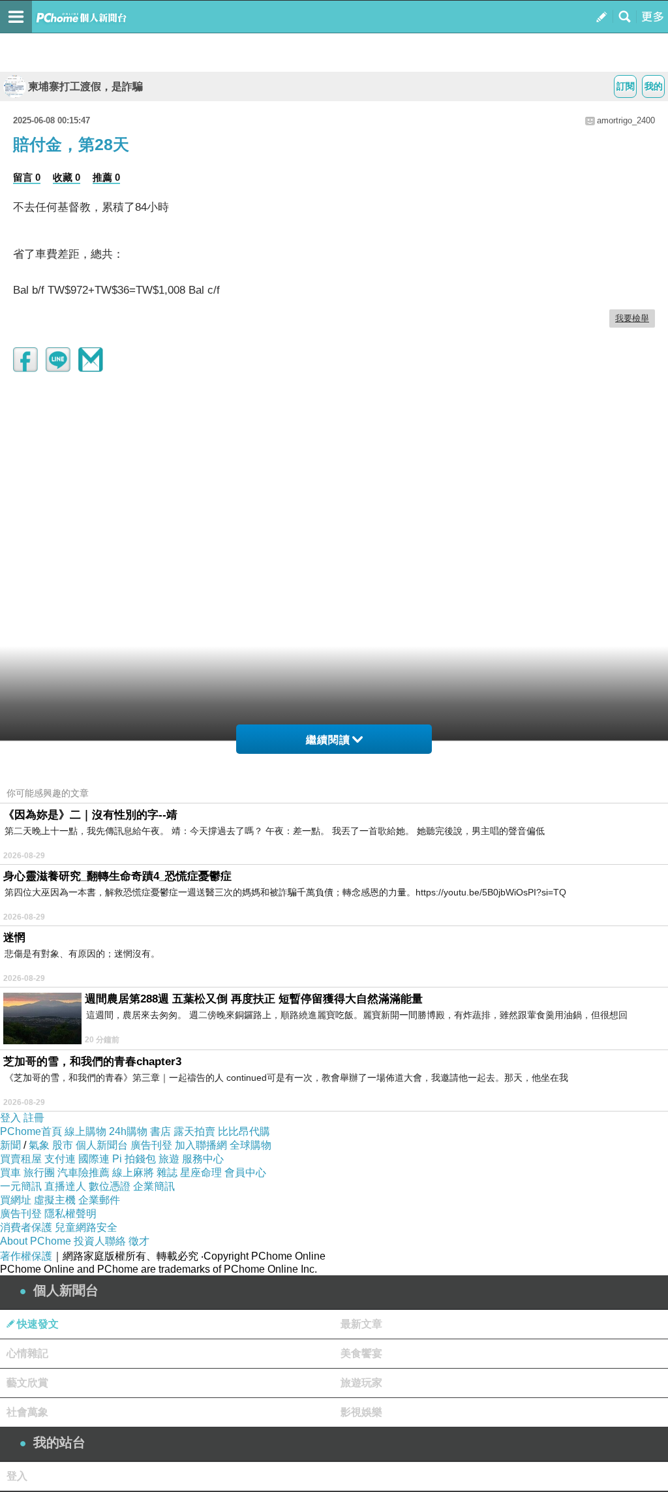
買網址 (15, 1199)
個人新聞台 (102, 1145)
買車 (10, 1172)
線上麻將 (133, 1172)
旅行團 (39, 1172)
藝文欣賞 (27, 1382)
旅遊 (169, 1158)
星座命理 (201, 1172)
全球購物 (250, 1145)
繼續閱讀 (328, 739)
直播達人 (65, 1186)
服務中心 (203, 1158)
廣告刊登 (151, 1145)
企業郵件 (99, 1199)
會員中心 (245, 1172)
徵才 (139, 1241)
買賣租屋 (21, 1158)
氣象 (39, 1145)
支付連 (60, 1158)
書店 (160, 1131)
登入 (10, 1117)
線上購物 (85, 1131)
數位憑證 (109, 1186)
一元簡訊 (21, 1186)
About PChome (35, 1241)
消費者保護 (26, 1227)
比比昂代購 (244, 1131)
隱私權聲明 (70, 1213)
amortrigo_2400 (626, 120)
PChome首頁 (31, 1131)
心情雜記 (27, 1353)
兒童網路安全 (86, 1227)
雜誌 (167, 1172)
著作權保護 (26, 1256)
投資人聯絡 (100, 1241)
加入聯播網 (201, 1145)
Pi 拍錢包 (134, 1158)
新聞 (10, 1145)
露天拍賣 (194, 1131)
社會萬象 (27, 1412)
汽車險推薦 (83, 1172)
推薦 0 (106, 177)
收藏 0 (66, 177)
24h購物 (128, 1131)
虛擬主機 (55, 1199)
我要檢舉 (632, 318)
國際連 (94, 1158)
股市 (62, 1145)
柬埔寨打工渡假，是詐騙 (85, 86)
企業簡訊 (154, 1186)
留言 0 (26, 177)
